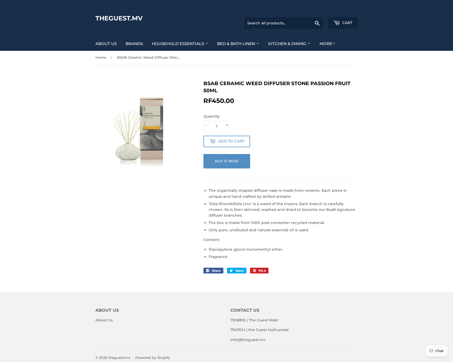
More (326, 43)
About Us (106, 43)
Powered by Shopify (152, 357)
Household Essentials (178, 43)
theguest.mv (119, 18)
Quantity (211, 116)
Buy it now (227, 161)
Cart (346, 22)
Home (100, 57)
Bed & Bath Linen (236, 43)
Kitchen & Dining (288, 43)
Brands (134, 43)
